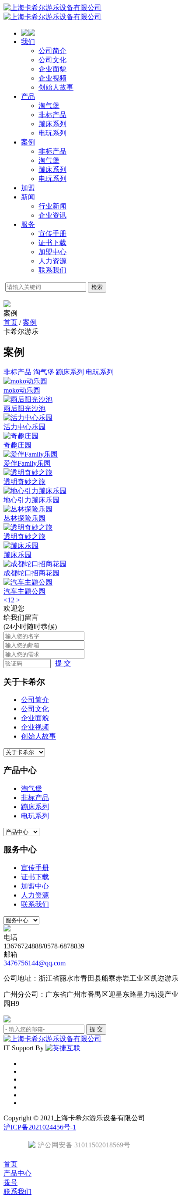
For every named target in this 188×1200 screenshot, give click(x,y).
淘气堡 (48, 105)
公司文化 (52, 60)
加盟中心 (52, 251)
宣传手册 (52, 233)
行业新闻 (52, 206)
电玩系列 (52, 133)
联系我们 (52, 270)
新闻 (28, 197)
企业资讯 (52, 215)
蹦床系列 (52, 124)
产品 (28, 96)
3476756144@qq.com (34, 963)
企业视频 (52, 78)
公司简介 (52, 50)
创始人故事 (55, 87)
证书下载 (52, 242)
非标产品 (52, 114)
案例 (28, 142)
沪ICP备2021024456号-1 (39, 1127)
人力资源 (52, 261)
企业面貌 (52, 69)
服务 (28, 224)
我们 (28, 41)
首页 (10, 322)
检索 (97, 287)
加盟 (28, 188)
